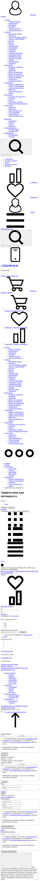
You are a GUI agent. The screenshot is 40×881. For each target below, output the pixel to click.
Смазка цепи (13, 79)
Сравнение (34, 182)
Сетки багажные (14, 112)
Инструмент (9, 95)
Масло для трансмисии (16, 76)
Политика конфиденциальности (14, 669)
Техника (7, 20)
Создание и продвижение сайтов (15, 712)
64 (14, 616)
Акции (11, 124)
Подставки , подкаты (16, 102)
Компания (8, 119)
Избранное (33, 197)
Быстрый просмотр (7, 606)
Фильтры (4, 509)
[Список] (15, 541)
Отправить (23, 632)
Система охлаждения (16, 53)
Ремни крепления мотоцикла (18, 103)
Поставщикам (13, 135)
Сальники (12, 51)
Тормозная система (15, 56)
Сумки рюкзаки (14, 114)
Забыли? (3, 791)
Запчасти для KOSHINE (17, 39)
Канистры (12, 98)
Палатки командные (15, 110)
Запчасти (8, 32)
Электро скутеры (14, 28)
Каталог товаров (10, 673)
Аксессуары (9, 105)
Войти (32, 212)
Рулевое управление (15, 58)
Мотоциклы (13, 25)
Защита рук (12, 107)
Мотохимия (8, 65)
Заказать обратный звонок (9, 276)
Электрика (12, 63)
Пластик (11, 44)
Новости (11, 122)
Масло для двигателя (15, 72)
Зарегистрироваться (7, 797)
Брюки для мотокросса (16, 84)
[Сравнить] (15, 604)
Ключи (11, 100)
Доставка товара (14, 129)
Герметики (12, 70)
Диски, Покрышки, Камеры (18, 37)
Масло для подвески (15, 74)
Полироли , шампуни (16, 67)
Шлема (11, 93)
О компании (13, 121)
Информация (9, 133)
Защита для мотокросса (16, 88)
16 (12, 616)
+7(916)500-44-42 (9, 265)
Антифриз (12, 69)
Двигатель (12, 35)
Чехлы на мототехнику (16, 116)
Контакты (12, 126)
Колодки (11, 41)
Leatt (6, 504)
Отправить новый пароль (9, 851)
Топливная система (15, 55)
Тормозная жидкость (15, 81)
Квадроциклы (13, 23)
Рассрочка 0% (13, 131)
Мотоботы (12, 89)
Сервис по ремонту (11, 164)
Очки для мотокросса (16, 91)
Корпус (11, 42)
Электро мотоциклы (15, 30)
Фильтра (11, 60)
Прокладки (12, 49)
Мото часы (12, 109)
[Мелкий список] (15, 556)
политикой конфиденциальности (20, 742)
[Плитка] (15, 526)
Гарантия (12, 136)
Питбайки (12, 27)
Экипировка (9, 83)
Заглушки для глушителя (17, 96)
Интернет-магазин (11, 128)
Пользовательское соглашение (11, 668)
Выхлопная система (15, 34)
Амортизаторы (13, 46)
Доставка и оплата (11, 160)
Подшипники (13, 48)
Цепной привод (14, 62)
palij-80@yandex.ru (7, 666)
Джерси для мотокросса (16, 86)
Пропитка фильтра (15, 77)
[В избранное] (15, 590)
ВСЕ (16, 616)
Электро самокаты (15, 21)
